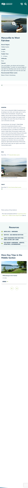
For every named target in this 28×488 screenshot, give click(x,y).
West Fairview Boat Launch (14, 187)
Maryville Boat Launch (14, 155)
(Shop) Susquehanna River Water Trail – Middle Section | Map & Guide (14, 238)
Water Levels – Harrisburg (11, 231)
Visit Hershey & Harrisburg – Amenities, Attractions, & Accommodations (14, 243)
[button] (12, 288)
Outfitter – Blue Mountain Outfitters (13, 235)
